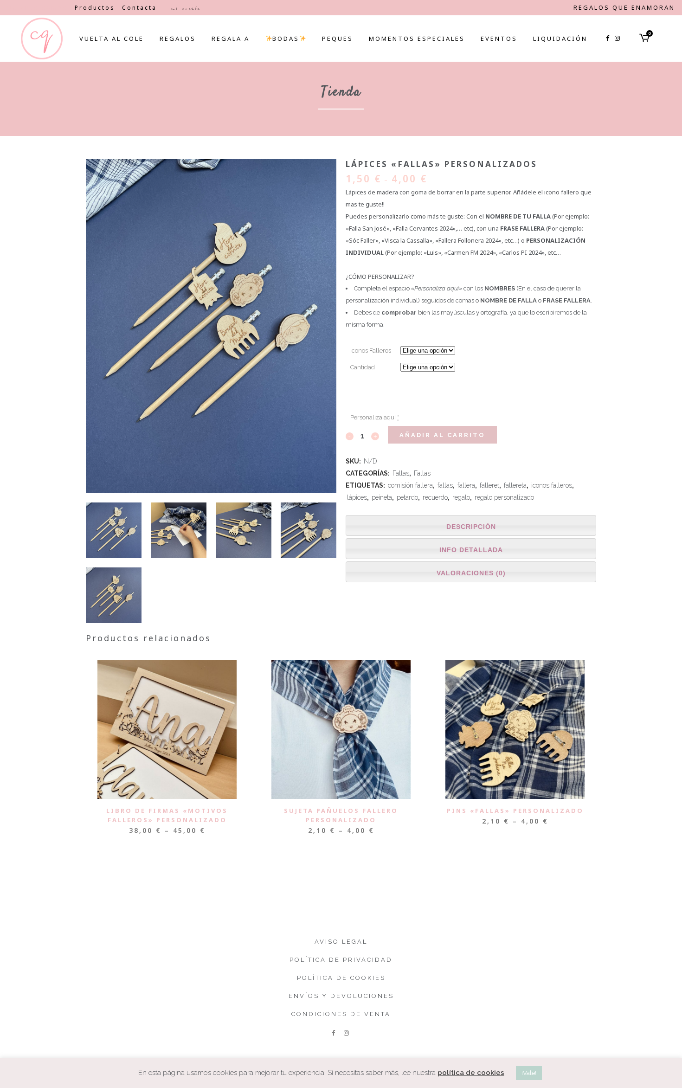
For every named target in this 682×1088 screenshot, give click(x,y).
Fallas (400, 473)
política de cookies (471, 1073)
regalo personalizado (504, 497)
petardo (407, 497)
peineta (382, 497)
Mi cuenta (186, 8)
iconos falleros (551, 485)
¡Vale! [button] (528, 1072)
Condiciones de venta (341, 1014)
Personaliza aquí (374, 417)
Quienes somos (37, 8)
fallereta (515, 485)
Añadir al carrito (442, 434)
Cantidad (362, 367)
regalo (461, 497)
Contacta (139, 8)
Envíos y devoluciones (341, 995)
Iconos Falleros (370, 350)
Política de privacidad (341, 959)
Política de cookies (341, 977)
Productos (95, 8)
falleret (489, 485)
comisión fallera (410, 485)
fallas (445, 485)
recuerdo (435, 497)
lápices (357, 497)
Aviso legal (341, 941)
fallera (466, 485)
